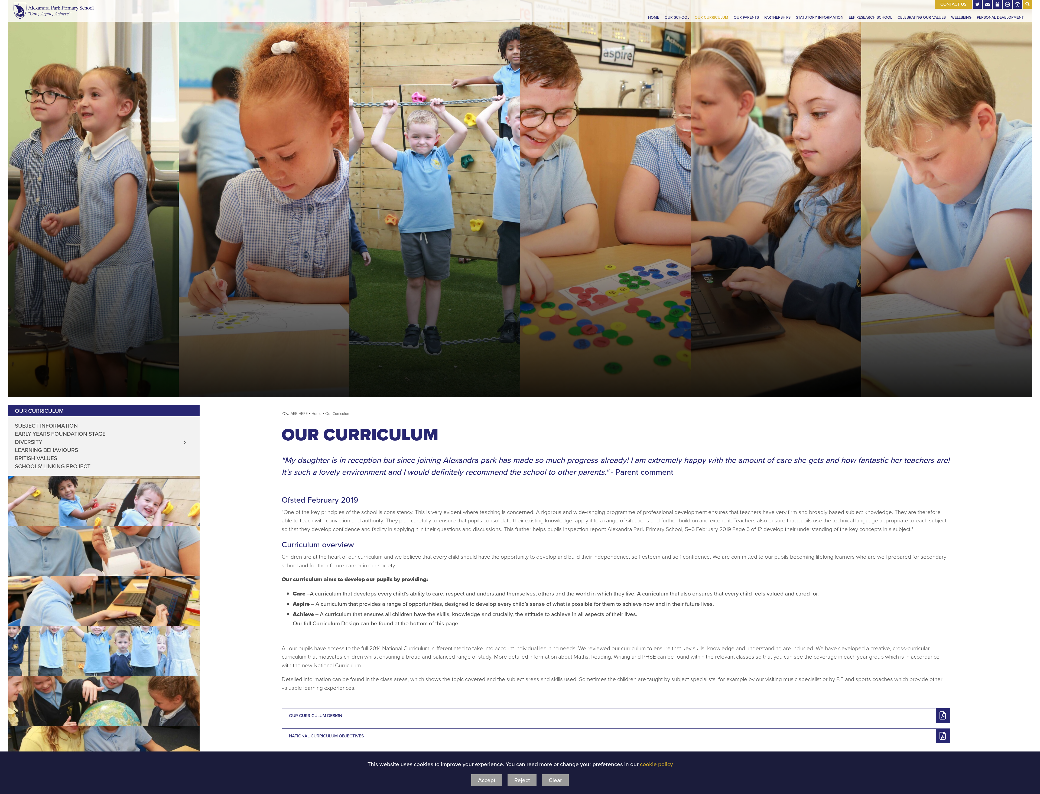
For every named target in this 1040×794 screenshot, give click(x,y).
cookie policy (656, 764)
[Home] (54, 11)
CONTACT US (953, 4)
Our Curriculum (39, 410)
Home (316, 413)
